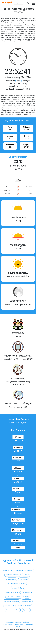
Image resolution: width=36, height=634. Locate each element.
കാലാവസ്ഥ (18, 157)
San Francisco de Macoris (18, 583)
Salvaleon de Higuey (17, 588)
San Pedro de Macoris (12, 575)
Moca (12, 605)
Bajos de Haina (26, 601)
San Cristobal (12, 579)
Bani (6, 605)
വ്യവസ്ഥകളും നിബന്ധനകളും (13, 624)
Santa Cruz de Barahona (14, 597)
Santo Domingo (7, 570)
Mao (7, 610)
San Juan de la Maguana (11, 601)
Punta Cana (26, 592)
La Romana (26, 575)
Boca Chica (15, 610)
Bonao (27, 597)
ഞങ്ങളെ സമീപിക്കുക (22, 622)
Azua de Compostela (24, 605)
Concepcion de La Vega (12, 592)
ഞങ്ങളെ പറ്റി (10, 622)
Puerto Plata (24, 579)
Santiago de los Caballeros (24, 570)
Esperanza (26, 610)
